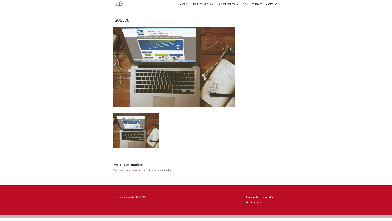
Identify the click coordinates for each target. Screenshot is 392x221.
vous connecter (133, 170)
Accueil (184, 4)
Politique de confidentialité (259, 197)
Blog (245, 4)
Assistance (272, 4)
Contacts (257, 4)
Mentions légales (254, 202)
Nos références (227, 4)
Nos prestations (201, 4)
